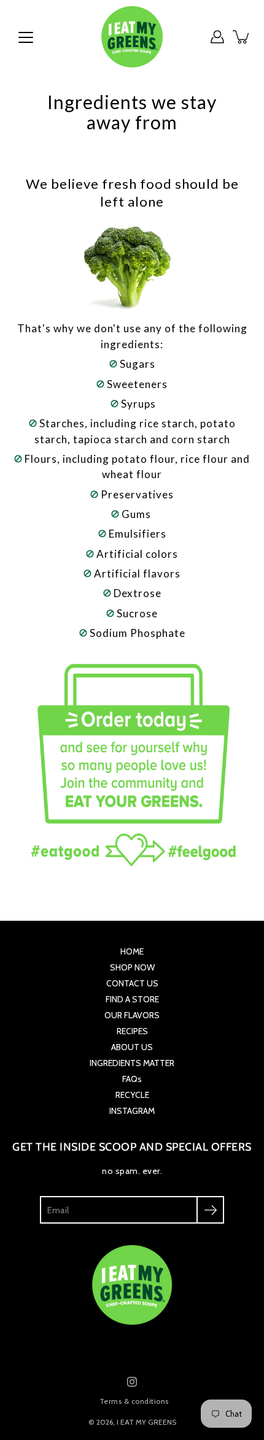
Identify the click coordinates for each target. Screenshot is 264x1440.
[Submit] (210, 1210)
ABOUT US (132, 1047)
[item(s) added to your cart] (242, 37)
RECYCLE (132, 1094)
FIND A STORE (132, 999)
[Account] (217, 37)
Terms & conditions (134, 1401)
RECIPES (132, 1031)
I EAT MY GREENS (146, 1422)
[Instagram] (132, 1382)
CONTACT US (132, 983)
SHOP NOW (132, 967)
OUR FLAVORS (132, 1015)
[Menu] (25, 37)
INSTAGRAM (132, 1110)
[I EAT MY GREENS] (132, 36)
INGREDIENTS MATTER (132, 1063)
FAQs (132, 1078)
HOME (132, 951)
